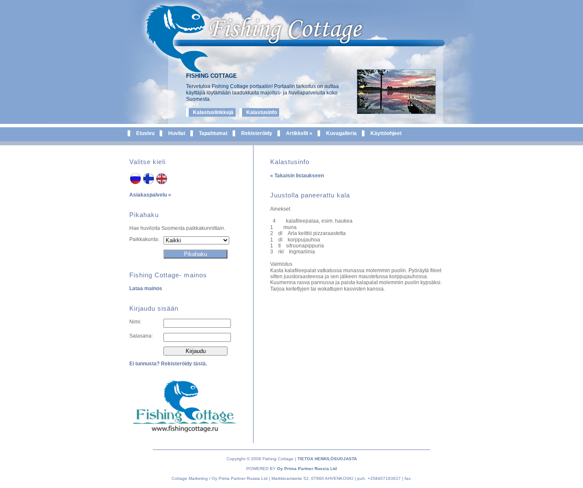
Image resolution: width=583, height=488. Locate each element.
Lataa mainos (145, 288)
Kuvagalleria (341, 133)
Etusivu (145, 133)
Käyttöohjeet (386, 133)
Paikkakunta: (144, 239)
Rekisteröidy (256, 133)
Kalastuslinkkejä (213, 112)
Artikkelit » (299, 133)
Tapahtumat (213, 133)
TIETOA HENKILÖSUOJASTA (327, 458)
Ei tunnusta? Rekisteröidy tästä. (168, 363)
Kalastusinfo (261, 112)
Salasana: (141, 335)
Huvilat (176, 133)
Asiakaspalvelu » (150, 194)
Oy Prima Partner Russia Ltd (307, 468)
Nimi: (135, 321)
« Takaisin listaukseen (297, 175)
